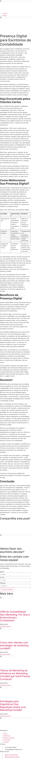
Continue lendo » (5, 626)
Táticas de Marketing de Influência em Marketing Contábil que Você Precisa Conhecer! (15, 675)
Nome (2, 571)
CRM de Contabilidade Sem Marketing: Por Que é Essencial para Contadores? (15, 616)
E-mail (2, 577)
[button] (15, 523)
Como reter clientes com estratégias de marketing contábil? (14, 645)
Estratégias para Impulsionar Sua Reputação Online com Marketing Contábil (13, 706)
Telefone (3, 583)
